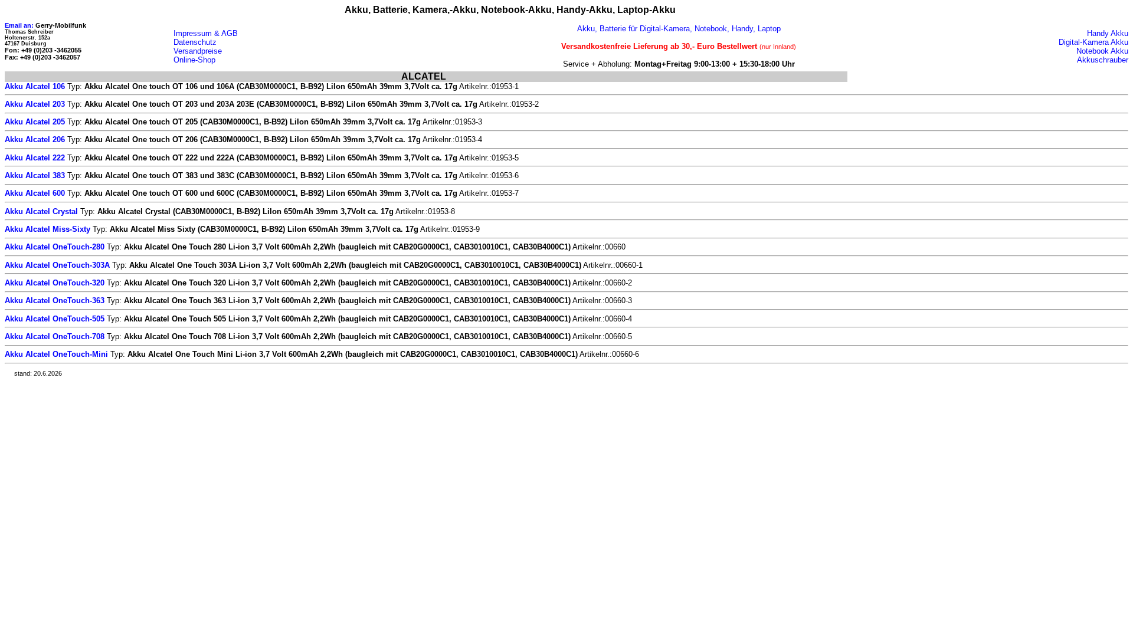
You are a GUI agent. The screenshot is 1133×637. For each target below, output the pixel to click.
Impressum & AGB (205, 33)
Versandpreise (197, 51)
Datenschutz (195, 42)
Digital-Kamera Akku (1093, 42)
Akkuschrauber (1102, 59)
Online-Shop (194, 59)
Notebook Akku (1102, 51)
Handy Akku (1107, 33)
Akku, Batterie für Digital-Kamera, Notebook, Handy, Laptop (679, 28)
